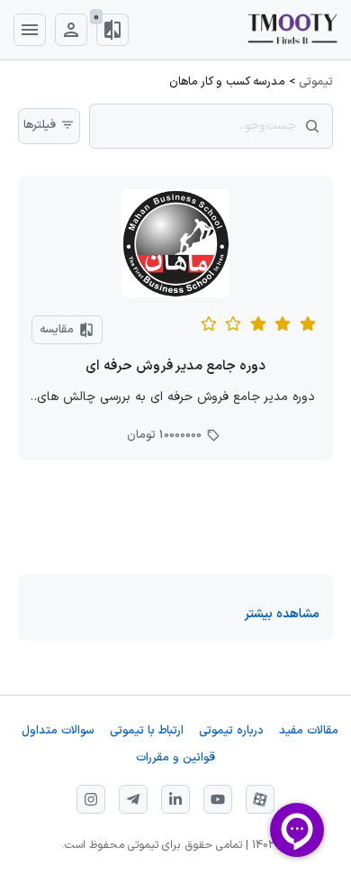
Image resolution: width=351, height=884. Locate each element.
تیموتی (316, 82)
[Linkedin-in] (175, 799)
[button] (282, 614)
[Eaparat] (260, 799)
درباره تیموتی (231, 731)
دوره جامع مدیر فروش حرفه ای (176, 366)
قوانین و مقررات (175, 758)
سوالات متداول (58, 731)
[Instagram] (90, 799)
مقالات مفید (308, 731)
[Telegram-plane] (133, 799)
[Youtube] (217, 799)
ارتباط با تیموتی (147, 731)
